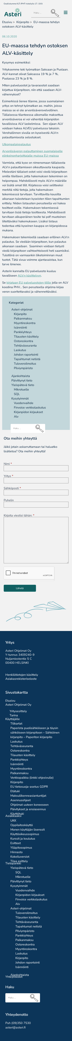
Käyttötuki (17, 814)
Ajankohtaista (20, 376)
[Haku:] (45, 13)
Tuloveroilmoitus (25, 364)
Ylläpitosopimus (21, 848)
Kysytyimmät (20, 398)
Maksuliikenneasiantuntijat (28, 796)
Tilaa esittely (19, 861)
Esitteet (15, 843)
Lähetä (20, 588)
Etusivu (7, 22)
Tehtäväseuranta (25, 346)
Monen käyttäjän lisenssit (27, 830)
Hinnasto (16, 852)
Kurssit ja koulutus (22, 839)
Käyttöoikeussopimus (24, 834)
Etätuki (15, 791)
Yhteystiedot (13, 977)
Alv (16, 417)
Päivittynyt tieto (21, 380)
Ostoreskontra (23, 341)
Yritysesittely (18, 711)
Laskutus (20, 350)
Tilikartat (16, 724)
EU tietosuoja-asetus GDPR (29, 787)
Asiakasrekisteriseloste (21, 679)
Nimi (8, 463)
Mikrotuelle (21, 389)
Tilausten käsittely (26, 337)
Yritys (8, 475)
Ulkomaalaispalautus (16, 144)
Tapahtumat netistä (27, 359)
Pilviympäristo (23, 368)
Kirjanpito (20, 314)
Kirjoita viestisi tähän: (19, 515)
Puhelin (9, 500)
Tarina (14, 715)
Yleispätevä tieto (22, 385)
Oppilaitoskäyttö (21, 825)
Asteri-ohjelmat (21, 309)
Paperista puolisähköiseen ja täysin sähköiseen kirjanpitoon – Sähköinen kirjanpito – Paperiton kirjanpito (34, 732)
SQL (17, 394)
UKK (13, 821)
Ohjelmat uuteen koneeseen (29, 805)
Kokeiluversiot (19, 857)
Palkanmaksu (23, 318)
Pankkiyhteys (23, 332)
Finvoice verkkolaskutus (30, 408)
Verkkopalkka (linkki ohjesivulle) (32, 778)
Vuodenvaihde (23, 403)
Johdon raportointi (26, 355)
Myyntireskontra (24, 323)
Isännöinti (20, 328)
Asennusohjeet (20, 800)
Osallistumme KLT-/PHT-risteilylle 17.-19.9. (23, 3)
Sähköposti (12, 488)
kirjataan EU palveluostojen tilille (29, 283)
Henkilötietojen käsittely (21, 675)
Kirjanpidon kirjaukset (28, 412)
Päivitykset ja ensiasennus (28, 809)
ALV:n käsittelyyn (29, 276)
